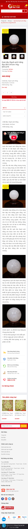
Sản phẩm (3, 439)
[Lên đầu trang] (23, 263)
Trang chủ (3, 435)
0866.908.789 (8, 469)
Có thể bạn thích (8, 386)
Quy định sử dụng (5, 454)
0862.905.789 (8, 481)
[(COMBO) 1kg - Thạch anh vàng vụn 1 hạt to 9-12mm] (20, 405)
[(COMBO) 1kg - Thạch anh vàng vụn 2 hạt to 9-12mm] (7, 405)
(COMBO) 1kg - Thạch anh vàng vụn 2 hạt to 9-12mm (7, 415)
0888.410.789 (10, 100)
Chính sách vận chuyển (6, 449)
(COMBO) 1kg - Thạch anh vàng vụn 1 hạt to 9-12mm (20, 415)
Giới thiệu (3, 437)
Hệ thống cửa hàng (23, 1)
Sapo (17, 527)
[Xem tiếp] (4, 87)
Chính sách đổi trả (5, 451)
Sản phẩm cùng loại (9, 397)
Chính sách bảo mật (6, 447)
